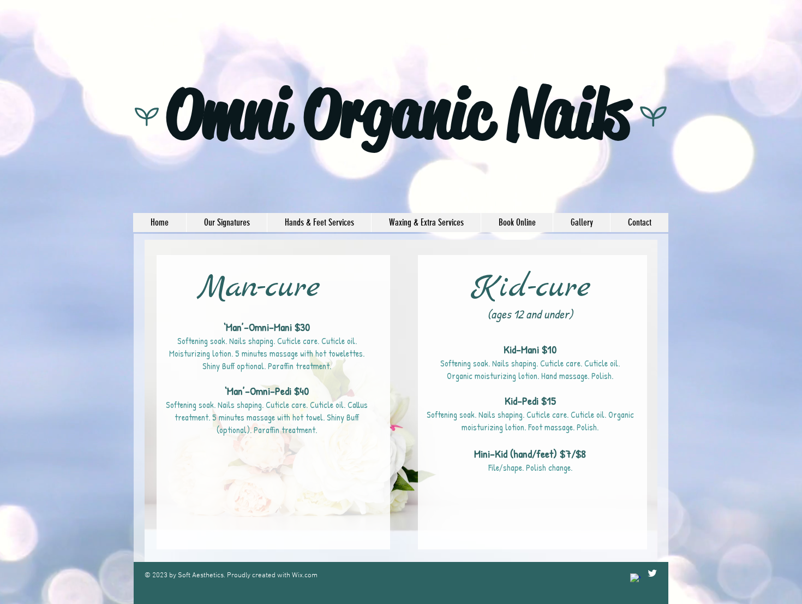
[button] (226, 222)
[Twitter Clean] (652, 573)
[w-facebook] (635, 578)
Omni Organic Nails (398, 113)
